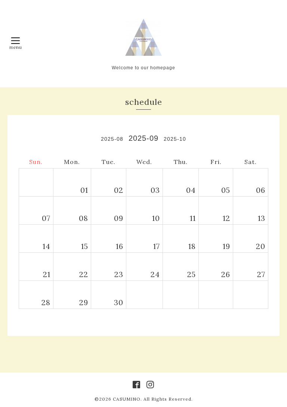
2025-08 (112, 139)
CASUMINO (127, 399)
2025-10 (175, 139)
